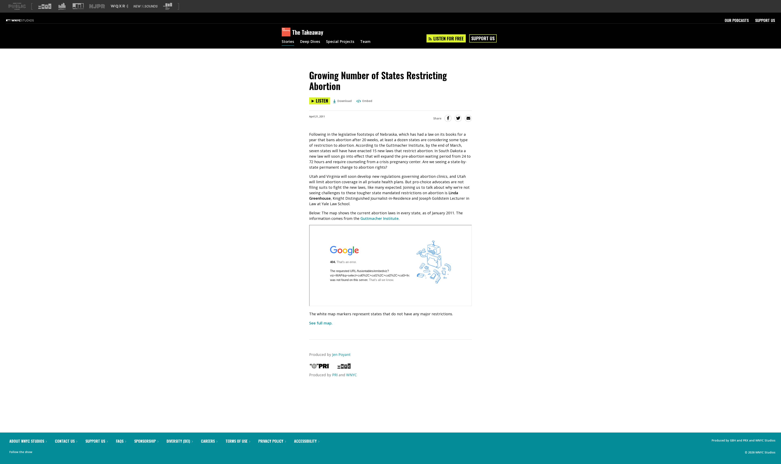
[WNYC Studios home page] (25, 20)
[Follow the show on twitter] (46, 451)
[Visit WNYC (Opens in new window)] (44, 6)
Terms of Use (237, 441)
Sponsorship (145, 441)
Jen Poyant (341, 354)
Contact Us (65, 441)
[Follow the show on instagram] (54, 451)
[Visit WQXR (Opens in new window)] (119, 6)
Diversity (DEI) (178, 441)
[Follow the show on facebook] (38, 451)
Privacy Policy (270, 441)
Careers (208, 441)
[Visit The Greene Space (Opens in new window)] (167, 6)
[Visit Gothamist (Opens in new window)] (62, 6)
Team (365, 42)
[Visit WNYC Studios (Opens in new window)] (78, 6)
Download (344, 101)
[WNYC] (344, 367)
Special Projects (340, 42)
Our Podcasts (737, 20)
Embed (367, 101)
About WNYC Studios (26, 441)
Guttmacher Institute (379, 218)
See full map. (320, 323)
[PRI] (319, 367)
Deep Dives (310, 42)
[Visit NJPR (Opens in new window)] (97, 6)
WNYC (351, 374)
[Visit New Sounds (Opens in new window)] (145, 6)
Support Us (765, 20)
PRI (335, 374)
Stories (288, 42)
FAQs (119, 441)
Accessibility (305, 441)
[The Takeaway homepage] (287, 32)
